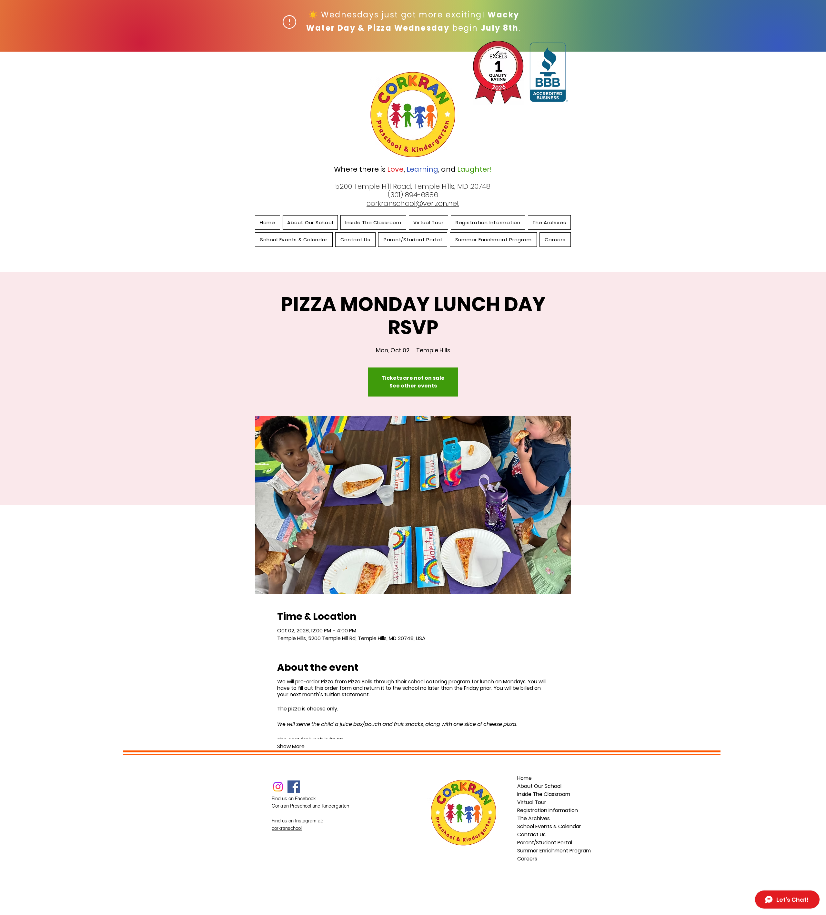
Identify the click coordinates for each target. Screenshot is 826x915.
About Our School (539, 786)
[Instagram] (278, 786)
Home (524, 778)
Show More (291, 746)
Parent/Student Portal (544, 842)
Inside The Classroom (543, 794)
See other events (413, 385)
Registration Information (545, 810)
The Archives (533, 818)
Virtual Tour (531, 802)
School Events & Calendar (545, 826)
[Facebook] (293, 786)
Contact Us (531, 834)
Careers (527, 858)
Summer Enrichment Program (545, 850)
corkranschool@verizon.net (413, 203)
